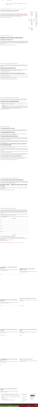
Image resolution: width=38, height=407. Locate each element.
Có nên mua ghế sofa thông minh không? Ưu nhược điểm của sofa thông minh (37, 22)
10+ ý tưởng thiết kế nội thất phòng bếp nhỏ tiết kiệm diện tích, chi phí (36, 15)
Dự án (7, 4)
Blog (10, 4)
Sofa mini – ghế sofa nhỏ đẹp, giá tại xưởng (32, 29)
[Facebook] (31, 395)
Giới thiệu (11, 3)
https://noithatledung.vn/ (5, 240)
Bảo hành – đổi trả (24, 400)
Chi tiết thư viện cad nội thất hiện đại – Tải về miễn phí (32, 14)
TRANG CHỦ (7, 3)
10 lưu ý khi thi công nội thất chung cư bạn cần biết (9, 10)
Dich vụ (25, 3)
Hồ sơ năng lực (23, 397)
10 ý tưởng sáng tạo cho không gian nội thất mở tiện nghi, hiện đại (32, 22)
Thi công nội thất (20, 3)
